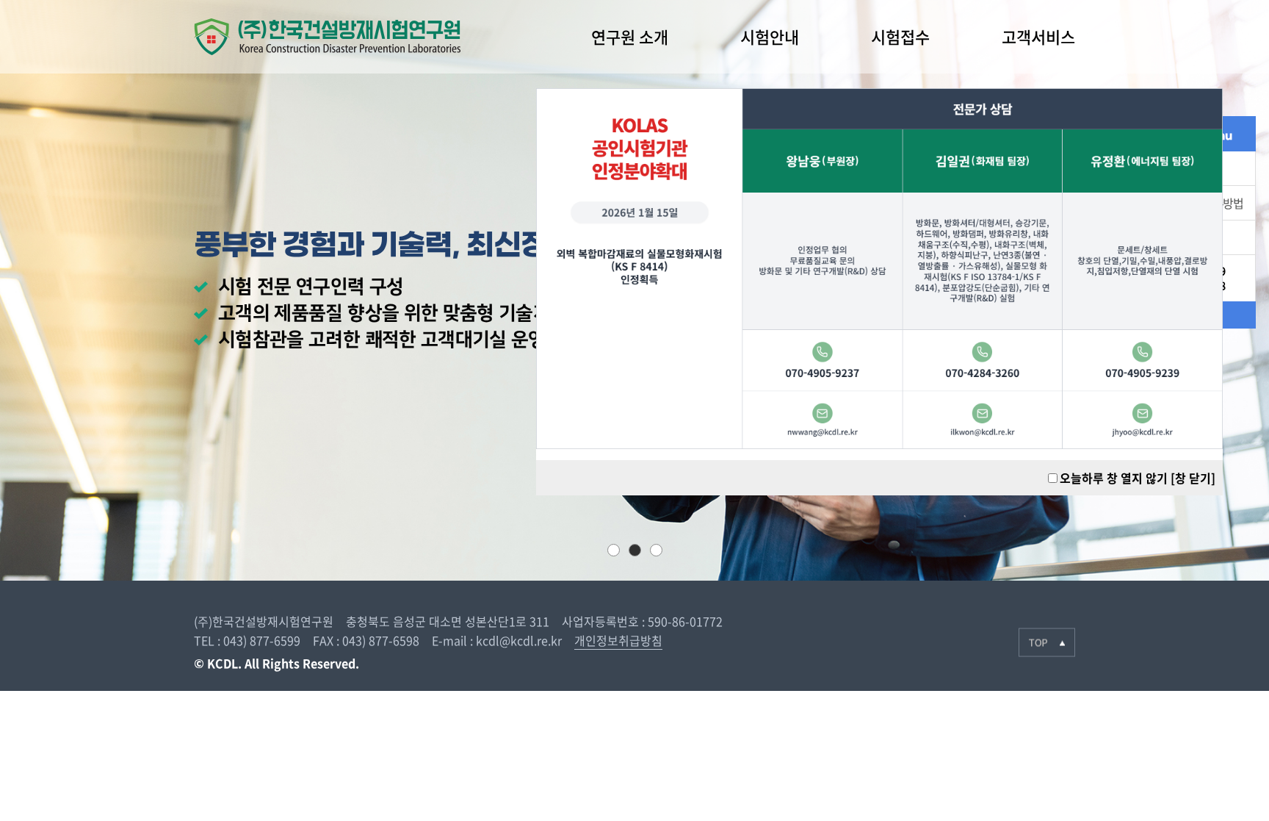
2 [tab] (635, 550)
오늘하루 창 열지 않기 (1114, 478)
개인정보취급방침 (618, 640)
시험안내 (769, 36)
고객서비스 (1038, 36)
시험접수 (900, 36)
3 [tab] (656, 550)
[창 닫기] (1193, 478)
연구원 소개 (629, 36)
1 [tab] (613, 550)
